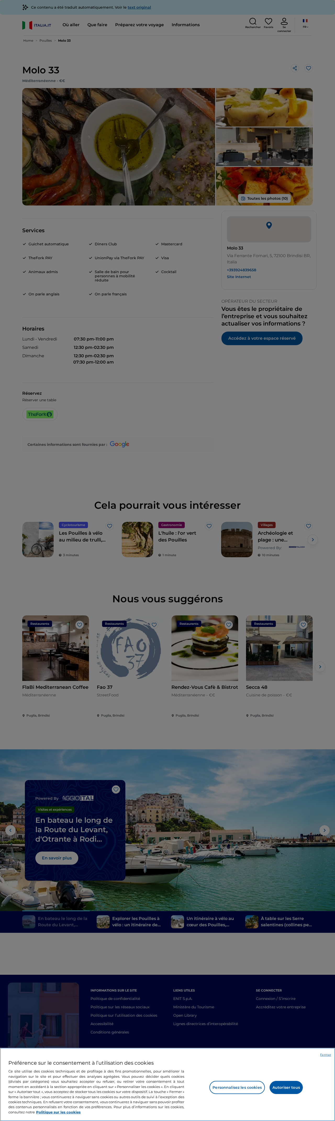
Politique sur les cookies (58, 1112)
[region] (167, 1084)
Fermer (325, 1055)
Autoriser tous (286, 1087)
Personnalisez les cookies (237, 1087)
